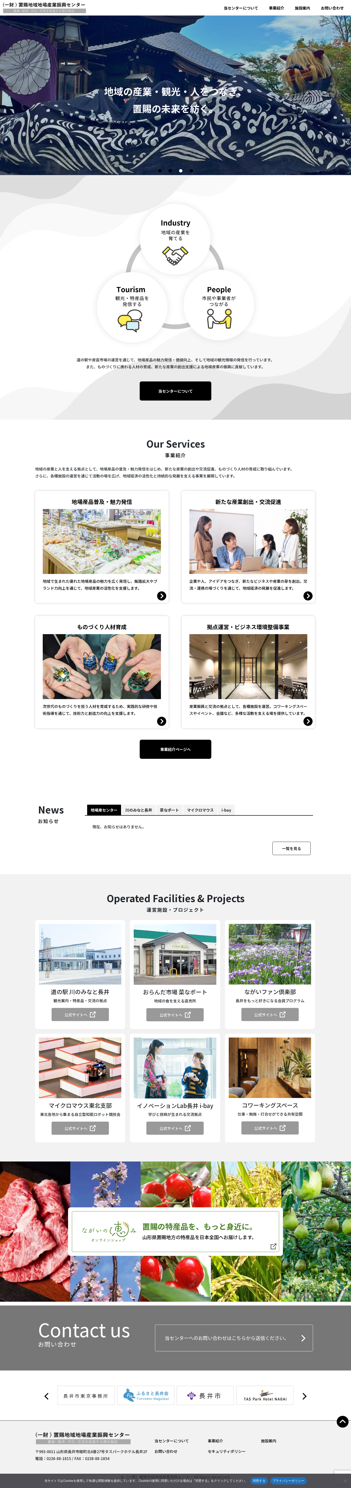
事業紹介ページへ (175, 749)
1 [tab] (160, 170)
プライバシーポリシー (288, 1481)
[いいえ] (345, 1480)
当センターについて (241, 8)
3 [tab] (181, 170)
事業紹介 (276, 8)
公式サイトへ (75, 1014)
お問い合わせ (332, 8)
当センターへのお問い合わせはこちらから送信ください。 (227, 1337)
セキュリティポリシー (227, 1451)
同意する (259, 1481)
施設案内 (302, 8)
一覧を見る (291, 848)
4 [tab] (192, 170)
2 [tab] (171, 170)
